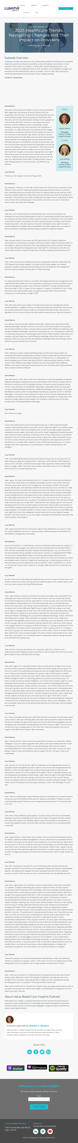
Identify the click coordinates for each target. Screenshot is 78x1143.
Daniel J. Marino (39, 1025)
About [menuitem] (23, 5)
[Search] (71, 8)
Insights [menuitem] (46, 5)
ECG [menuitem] (36, 12)
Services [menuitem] (34, 5)
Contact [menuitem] (26, 12)
